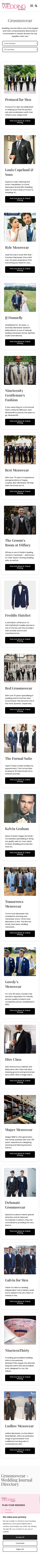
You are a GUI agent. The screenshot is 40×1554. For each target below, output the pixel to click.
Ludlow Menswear (19, 1425)
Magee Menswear (18, 1129)
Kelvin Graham (17, 828)
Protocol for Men (18, 99)
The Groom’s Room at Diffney (18, 542)
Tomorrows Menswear (14, 903)
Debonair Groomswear (15, 1204)
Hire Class (13, 1059)
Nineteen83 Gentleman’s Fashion (15, 395)
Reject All (20, 1549)
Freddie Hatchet (18, 615)
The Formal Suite (18, 758)
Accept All (20, 1537)
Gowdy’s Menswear (13, 984)
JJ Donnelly (14, 317)
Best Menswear (17, 470)
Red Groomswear (18, 688)
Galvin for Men (16, 1280)
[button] (31, 5)
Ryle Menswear (17, 247)
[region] (20, 1533)
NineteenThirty (17, 1350)
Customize (20, 1543)
